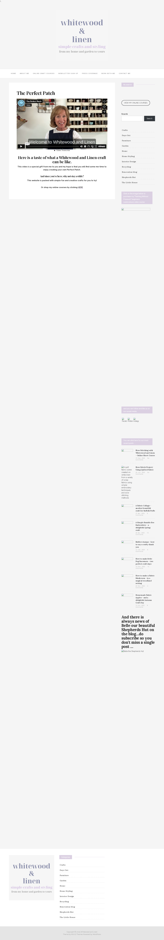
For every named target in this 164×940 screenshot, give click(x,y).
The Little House (129, 182)
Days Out (126, 135)
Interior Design (129, 161)
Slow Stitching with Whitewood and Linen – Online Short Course (145, 453)
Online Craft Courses (44, 73)
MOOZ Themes (77, 934)
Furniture (126, 140)
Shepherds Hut (129, 177)
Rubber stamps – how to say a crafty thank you (145, 544)
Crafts (125, 130)
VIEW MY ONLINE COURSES (135, 103)
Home (13, 73)
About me (24, 73)
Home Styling (128, 156)
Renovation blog (129, 172)
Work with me (108, 73)
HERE (80, 187)
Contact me (124, 73)
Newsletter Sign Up (68, 73)
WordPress (97, 934)
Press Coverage (90, 73)
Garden (125, 146)
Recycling (126, 167)
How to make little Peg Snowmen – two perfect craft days (144, 561)
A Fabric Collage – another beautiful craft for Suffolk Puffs (145, 508)
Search (124, 114)
